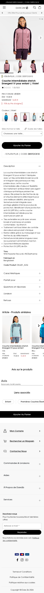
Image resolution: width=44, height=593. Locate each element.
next (41, 12)
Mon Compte (17, 431)
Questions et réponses (15, 287)
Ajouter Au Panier (22, 414)
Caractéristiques (12, 273)
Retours (7, 300)
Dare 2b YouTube (26, 559)
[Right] (40, 117)
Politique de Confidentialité (22, 577)
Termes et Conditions (22, 572)
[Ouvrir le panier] (39, 7)
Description (9, 166)
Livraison (8, 293)
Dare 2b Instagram (22, 559)
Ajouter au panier (22, 145)
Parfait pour (9, 280)
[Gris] (15, 116)
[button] (40, 37)
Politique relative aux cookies (22, 582)
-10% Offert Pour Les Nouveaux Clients (22, 13)
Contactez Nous (18, 451)
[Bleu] (6, 116)
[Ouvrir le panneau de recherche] (34, 7)
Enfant (8, 402)
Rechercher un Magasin (22, 441)
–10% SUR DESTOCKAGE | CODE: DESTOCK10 (22, 2)
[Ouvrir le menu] (4, 7)
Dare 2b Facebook (17, 559)
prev (2, 12)
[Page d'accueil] (22, 7)
